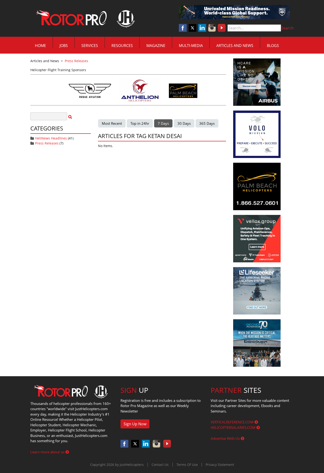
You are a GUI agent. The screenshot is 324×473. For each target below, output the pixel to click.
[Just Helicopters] (84, 18)
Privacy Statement (220, 464)
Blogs (273, 45)
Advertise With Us (226, 438)
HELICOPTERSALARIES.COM (233, 427)
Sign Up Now (135, 424)
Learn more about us (47, 452)
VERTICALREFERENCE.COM (233, 422)
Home (40, 45)
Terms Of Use (187, 464)
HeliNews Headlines (51, 138)
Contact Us (160, 464)
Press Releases (47, 143)
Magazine (155, 45)
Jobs (64, 45)
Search (287, 28)
